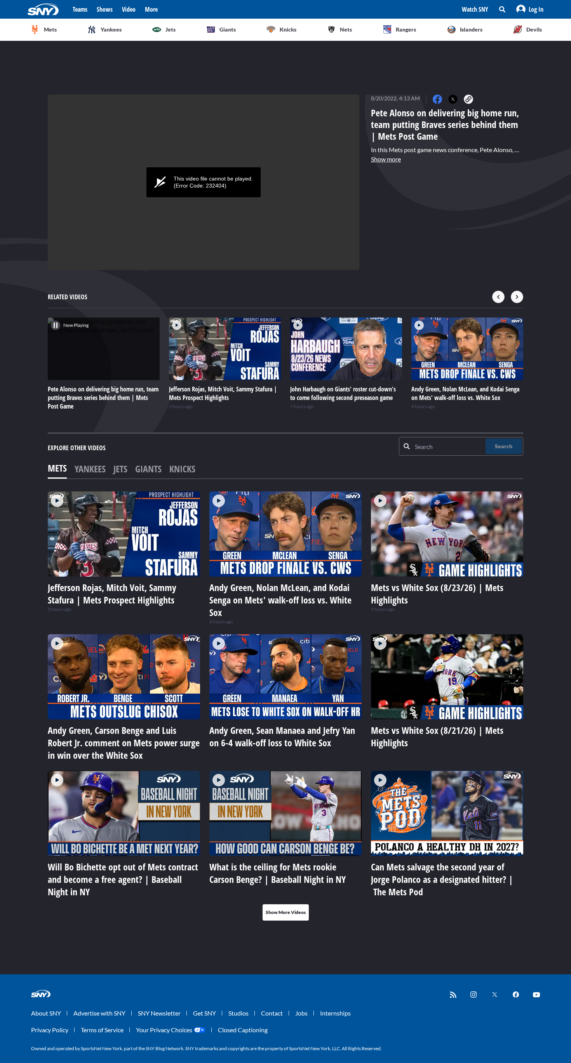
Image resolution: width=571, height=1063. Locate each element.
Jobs (301, 1013)
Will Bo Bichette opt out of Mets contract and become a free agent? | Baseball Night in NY (123, 879)
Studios (238, 1013)
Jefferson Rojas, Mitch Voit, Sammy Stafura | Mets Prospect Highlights (112, 593)
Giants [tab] (148, 468)
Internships (335, 1013)
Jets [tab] (120, 468)
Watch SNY (475, 9)
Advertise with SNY (99, 1013)
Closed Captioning (243, 1029)
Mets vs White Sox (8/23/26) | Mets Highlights (437, 593)
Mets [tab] (57, 467)
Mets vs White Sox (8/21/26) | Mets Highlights (437, 736)
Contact (272, 1013)
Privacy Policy (49, 1029)
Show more (386, 159)
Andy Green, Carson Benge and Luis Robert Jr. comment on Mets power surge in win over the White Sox (124, 742)
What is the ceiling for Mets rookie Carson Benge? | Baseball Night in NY (277, 873)
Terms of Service (102, 1029)
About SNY (46, 1013)
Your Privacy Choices (164, 1029)
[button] (530, 9)
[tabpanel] (285, 706)
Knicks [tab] (182, 468)
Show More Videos (286, 912)
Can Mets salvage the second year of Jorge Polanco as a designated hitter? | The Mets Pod (442, 879)
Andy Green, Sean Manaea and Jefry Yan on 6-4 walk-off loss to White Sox (282, 736)
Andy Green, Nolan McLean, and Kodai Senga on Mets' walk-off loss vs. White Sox (280, 600)
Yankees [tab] (90, 468)
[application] (203, 182)
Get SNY (204, 1013)
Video (129, 9)
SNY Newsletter (159, 1013)
